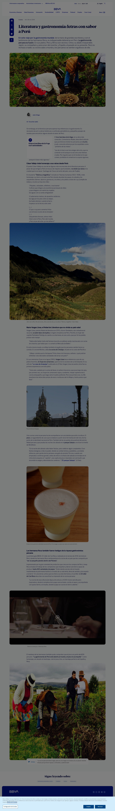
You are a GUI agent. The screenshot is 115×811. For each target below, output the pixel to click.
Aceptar (89, 806)
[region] (57, 804)
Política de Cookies (12, 802)
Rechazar (100, 806)
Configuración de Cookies (10, 806)
